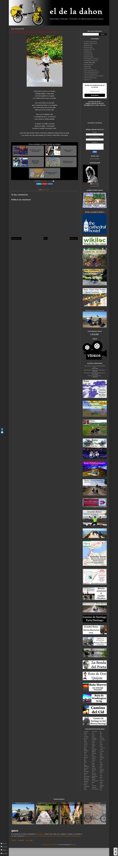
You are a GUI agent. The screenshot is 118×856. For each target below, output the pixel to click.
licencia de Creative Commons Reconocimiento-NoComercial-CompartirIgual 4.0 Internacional (52, 836)
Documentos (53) (88, 55)
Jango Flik (94, 785)
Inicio (45, 238)
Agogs (85, 739)
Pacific (101, 766)
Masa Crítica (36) (88, 64)
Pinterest (44, 183)
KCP (101, 735)
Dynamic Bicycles (94, 751)
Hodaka (93, 779)
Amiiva (85, 748)
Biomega (86, 773)
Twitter (39, 183)
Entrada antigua (73, 238)
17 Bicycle (86, 731)
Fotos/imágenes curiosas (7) (91, 58)
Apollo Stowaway (86, 750)
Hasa (93, 771)
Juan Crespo (95, 184)
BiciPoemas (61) (88, 47)
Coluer (93, 735)
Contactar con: (88, 79)
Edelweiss (94, 753)
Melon (101, 752)
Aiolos (85, 741)
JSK (101, 731)
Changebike (86, 786)
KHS (101, 736)
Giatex (93, 763)
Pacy (101, 767)
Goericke (94, 768)
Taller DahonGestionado (90, 77)
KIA (100, 741)
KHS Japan (102, 739)
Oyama (101, 764)
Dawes (93, 744)
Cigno (85, 787)
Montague (102, 757)
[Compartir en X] (44, 187)
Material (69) (87, 66)
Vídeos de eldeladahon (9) (91, 74)
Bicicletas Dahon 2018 (95, 803)
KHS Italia (102, 738)
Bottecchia (86, 778)
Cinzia (85, 789)
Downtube (94, 749)
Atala (85, 754)
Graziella (94, 769)
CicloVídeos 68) (88, 53)
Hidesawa (94, 774)
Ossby (101, 762)
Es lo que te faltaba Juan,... (95, 375)
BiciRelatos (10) (88, 45)
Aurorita (85, 755)
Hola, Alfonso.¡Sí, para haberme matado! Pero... (94, 366)
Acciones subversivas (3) (90, 41)
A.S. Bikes (86, 736)
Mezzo (101, 754)
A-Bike (85, 735)
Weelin (101, 782)
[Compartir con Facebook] (46, 187)
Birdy (85, 774)
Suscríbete (94, 95)
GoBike (93, 766)
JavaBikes (94, 787)
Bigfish (85, 769)
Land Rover (102, 748)
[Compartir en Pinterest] (47, 187)
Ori (100, 761)
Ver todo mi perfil (94, 186)
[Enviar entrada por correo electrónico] (53, 181)
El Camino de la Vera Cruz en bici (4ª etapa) (47, 803)
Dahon (93, 742)
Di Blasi (93, 745)
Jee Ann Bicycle (95, 789)
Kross (101, 746)
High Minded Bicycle (94, 777)
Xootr (101, 788)
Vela (101, 779)
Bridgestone (86, 779)
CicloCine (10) (87, 51)
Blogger (73, 844)
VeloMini (102, 780)
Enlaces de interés (89, 56)
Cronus (93, 741)
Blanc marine (87, 776)
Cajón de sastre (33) (89, 49)
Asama (85, 752)
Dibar (93, 747)
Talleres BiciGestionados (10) (91, 72)
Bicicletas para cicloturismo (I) (95, 310)
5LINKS (85, 733)
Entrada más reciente (16, 238)
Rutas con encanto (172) (90, 70)
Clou (93, 733)
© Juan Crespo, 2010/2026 (50, 844)
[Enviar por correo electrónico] (41, 187)
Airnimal (85, 744)
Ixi (92, 784)
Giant (93, 761)
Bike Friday (86, 771)
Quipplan (102, 770)
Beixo (85, 758)
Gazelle (93, 758)
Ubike (101, 775)
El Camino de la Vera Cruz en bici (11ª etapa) (71, 803)
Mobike (101, 756)
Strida (101, 772)
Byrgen (85, 784)
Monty (101, 759)
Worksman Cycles (102, 786)
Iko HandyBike (95, 780)
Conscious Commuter (94, 739)
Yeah (101, 790)
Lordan (101, 749)
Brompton (86, 781)
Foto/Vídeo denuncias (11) (91, 60)
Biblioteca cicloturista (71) (90, 43)
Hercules (94, 773)
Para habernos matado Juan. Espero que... (95, 370)
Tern (101, 774)
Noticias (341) (87, 68)
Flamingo (94, 756)
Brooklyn (86, 783)
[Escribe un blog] (43, 187)
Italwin (93, 782)
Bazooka (86, 757)
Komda (101, 744)
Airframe (86, 743)
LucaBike (102, 751)
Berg (85, 760)
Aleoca (85, 746)
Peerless (102, 769)
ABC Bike (86, 738)
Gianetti (93, 760)
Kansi (101, 733)
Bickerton (86, 768)
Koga (101, 743)
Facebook (50, 183)
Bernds (85, 762)
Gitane (93, 765)
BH (84, 763)
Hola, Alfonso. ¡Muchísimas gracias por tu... (95, 372)
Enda (93, 755)
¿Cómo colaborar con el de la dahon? (93, 76)
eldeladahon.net (40, 834)
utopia (101, 777)
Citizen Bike (94, 731)
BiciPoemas (46, 189)
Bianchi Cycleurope (86, 766)
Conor (93, 736)
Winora (101, 784)
